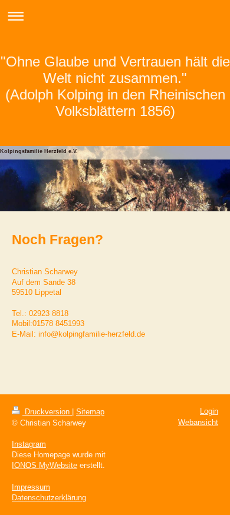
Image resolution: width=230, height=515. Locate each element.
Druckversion (47, 411)
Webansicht (198, 422)
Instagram (29, 444)
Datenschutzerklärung (49, 497)
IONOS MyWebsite (44, 465)
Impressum (31, 487)
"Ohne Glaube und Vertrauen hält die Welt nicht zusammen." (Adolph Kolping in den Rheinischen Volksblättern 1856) (115, 86)
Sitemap (90, 411)
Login (209, 411)
